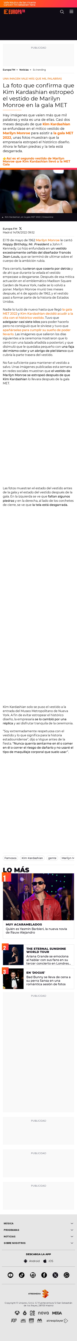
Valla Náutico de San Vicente (20, 2)
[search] (62, 12)
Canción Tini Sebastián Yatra (19, 4)
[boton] (55, 1223)
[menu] (71, 11)
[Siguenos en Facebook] (44, 1277)
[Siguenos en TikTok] (21, 1277)
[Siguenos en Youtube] (10, 1277)
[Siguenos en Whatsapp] (66, 1277)
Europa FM (9, 69)
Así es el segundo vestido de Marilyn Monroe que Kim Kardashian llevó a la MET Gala (36, 161)
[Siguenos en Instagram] (33, 1277)
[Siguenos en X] (55, 1277)
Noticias (24, 69)
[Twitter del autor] (20, 228)
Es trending (39, 69)
